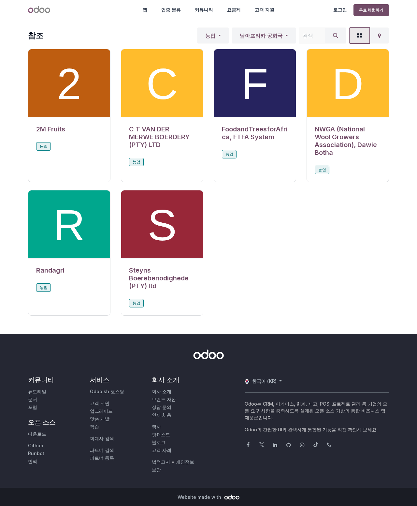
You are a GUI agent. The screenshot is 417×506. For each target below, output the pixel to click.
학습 (94, 426)
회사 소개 (161, 391)
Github (35, 445)
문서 (32, 399)
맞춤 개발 (99, 419)
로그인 (340, 9)
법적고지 (161, 462)
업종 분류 (171, 9)
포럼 (32, 407)
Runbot (36, 453)
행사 (156, 426)
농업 (210, 35)
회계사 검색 (102, 438)
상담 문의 (161, 407)
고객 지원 (264, 9)
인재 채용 (161, 415)
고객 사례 (161, 450)
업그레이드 (101, 411)
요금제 (234, 9)
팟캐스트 (161, 434)
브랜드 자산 (164, 399)
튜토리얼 (37, 391)
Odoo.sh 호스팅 (107, 391)
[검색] (335, 35)
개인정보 (185, 462)
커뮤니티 (204, 9)
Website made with (200, 497)
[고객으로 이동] (69, 83)
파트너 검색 (102, 450)
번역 (32, 461)
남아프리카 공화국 (261, 35)
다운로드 (37, 434)
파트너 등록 (102, 458)
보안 (156, 469)
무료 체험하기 (371, 9)
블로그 (158, 442)
